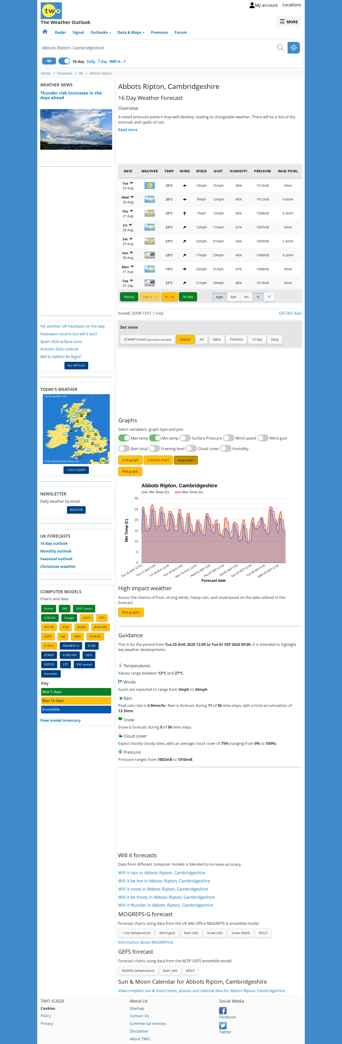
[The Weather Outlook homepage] (45, 32)
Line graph (130, 460)
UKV (64, 608)
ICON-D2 (50, 618)
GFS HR (49, 627)
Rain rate (191, 933)
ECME (92, 646)
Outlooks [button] (100, 32)
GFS (101, 618)
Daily (91, 61)
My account (266, 5)
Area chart (186, 460)
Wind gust (167, 933)
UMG (77, 636)
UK (81, 73)
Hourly (129, 297)
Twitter (225, 1031)
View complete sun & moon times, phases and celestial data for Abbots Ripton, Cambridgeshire (201, 990)
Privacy (47, 1023)
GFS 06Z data (290, 313)
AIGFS (87, 618)
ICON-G (49, 646)
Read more (127, 129)
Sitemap (137, 1008)
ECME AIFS (70, 655)
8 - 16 (169, 297)
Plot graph (130, 471)
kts (246, 297)
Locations (291, 4)
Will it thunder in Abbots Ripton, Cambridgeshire (165, 905)
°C (258, 297)
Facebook (227, 1017)
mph (219, 297)
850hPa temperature (138, 970)
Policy (46, 1015)
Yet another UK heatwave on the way (72, 326)
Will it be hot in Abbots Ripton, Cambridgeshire (164, 881)
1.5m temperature (136, 933)
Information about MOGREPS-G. (146, 942)
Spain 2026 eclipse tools (61, 341)
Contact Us (139, 1015)
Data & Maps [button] (129, 32)
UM (62, 636)
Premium (159, 32)
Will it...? (118, 61)
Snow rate (215, 933)
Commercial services (148, 1023)
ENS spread (84, 664)
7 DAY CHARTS (76, 470)
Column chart (158, 460)
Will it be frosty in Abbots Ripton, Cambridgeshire (166, 897)
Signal (78, 32)
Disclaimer (139, 1031)
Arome (48, 608)
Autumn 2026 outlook (59, 349)
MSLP (263, 933)
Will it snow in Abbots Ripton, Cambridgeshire (163, 889)
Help (159, 313)
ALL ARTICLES (76, 365)
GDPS (48, 636)
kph (234, 297)
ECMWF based (147, 339)
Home (45, 73)
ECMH (81, 627)
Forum (181, 32)
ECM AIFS (100, 627)
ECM (66, 627)
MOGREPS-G (71, 646)
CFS (65, 664)
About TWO (140, 1038)
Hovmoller (51, 674)
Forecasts (64, 73)
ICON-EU (95, 636)
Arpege (69, 618)
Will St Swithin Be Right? (61, 356)
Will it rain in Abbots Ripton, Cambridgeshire (161, 872)
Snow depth (240, 933)
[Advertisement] (76, 241)
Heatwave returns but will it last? (68, 333)
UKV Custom (84, 608)
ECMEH (49, 655)
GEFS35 (49, 664)
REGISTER (76, 510)
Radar (60, 32)
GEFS (89, 655)
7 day (102, 61)
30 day (188, 297)
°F (269, 297)
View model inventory (60, 720)
